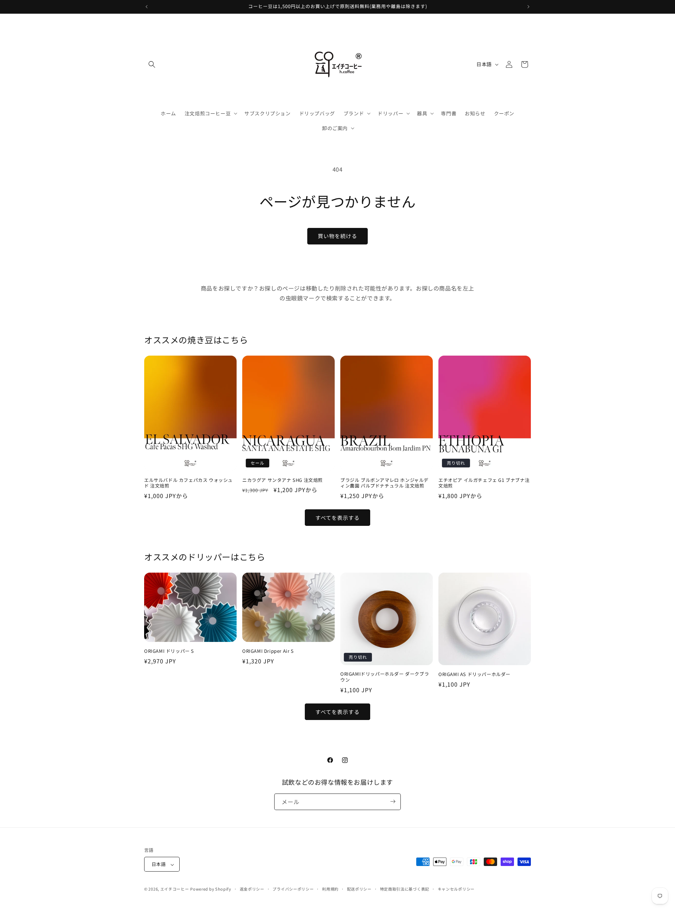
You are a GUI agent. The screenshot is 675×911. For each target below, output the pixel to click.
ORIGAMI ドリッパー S (169, 651)
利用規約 (330, 889)
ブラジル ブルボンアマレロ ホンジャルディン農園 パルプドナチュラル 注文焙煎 (384, 483)
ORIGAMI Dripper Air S (268, 651)
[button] (152, 64)
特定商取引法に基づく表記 (404, 889)
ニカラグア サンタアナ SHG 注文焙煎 (282, 480)
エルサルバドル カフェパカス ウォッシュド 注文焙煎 (188, 483)
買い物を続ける (337, 236)
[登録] (392, 801)
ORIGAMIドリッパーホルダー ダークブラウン (384, 677)
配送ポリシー (359, 889)
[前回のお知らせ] (146, 6)
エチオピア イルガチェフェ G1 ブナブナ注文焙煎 (483, 483)
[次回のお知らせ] (528, 6)
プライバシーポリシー (293, 889)
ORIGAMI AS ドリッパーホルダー (474, 674)
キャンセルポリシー (456, 889)
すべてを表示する (337, 517)
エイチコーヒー (174, 889)
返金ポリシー (252, 889)
